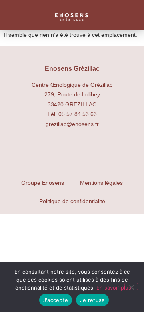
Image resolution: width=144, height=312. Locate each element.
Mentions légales (101, 183)
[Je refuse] (131, 286)
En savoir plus (113, 287)
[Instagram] (37, 151)
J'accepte (55, 300)
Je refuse (92, 300)
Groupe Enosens (42, 183)
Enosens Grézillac (72, 68)
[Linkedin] (106, 151)
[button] (23, 17)
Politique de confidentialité (72, 201)
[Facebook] (72, 151)
